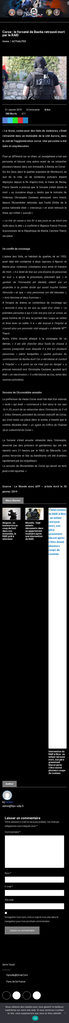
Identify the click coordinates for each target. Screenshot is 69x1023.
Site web (9, 900)
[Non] (65, 1013)
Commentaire (13, 832)
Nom (8, 873)
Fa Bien (9, 802)
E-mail (9, 886)
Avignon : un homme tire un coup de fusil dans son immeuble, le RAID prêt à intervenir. (10, 531)
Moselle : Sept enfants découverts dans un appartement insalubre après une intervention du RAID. (34, 531)
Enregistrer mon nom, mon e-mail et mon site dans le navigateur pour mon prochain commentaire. (31, 919)
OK (35, 1018)
